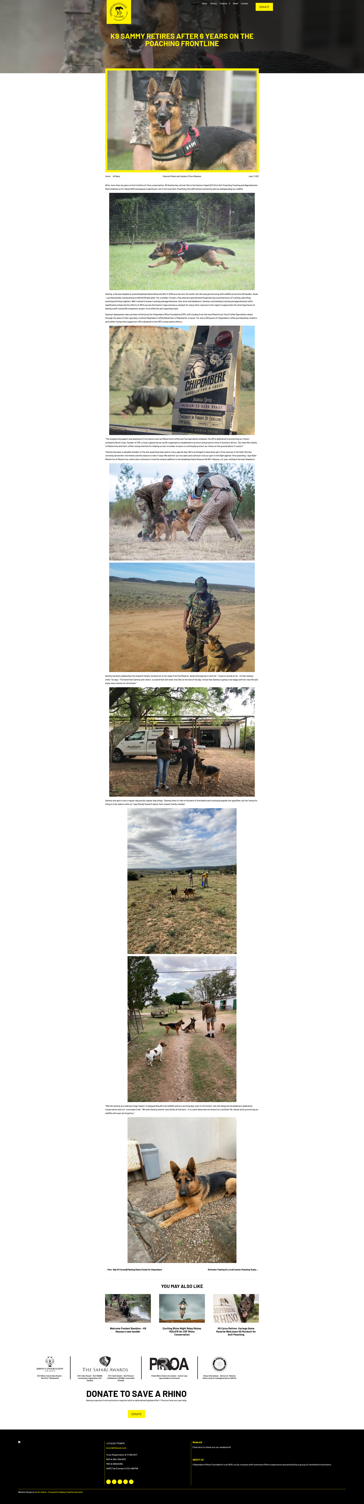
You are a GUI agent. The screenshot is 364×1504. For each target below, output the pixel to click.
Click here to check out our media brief (212, 1447)
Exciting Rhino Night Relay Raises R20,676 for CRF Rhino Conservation (182, 1331)
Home (107, 176)
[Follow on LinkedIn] (120, 1482)
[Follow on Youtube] (125, 1482)
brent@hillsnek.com (116, 1447)
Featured (166, 176)
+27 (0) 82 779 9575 (115, 1443)
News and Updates (179, 176)
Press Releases (194, 176)
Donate (264, 7)
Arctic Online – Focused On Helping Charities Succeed (58, 1492)
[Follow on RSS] (131, 1482)
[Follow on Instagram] (114, 1482)
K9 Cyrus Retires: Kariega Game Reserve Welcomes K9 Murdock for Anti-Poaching (236, 1331)
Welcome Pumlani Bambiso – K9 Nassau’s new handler (128, 1330)
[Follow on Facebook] (108, 1482)
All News (116, 176)
